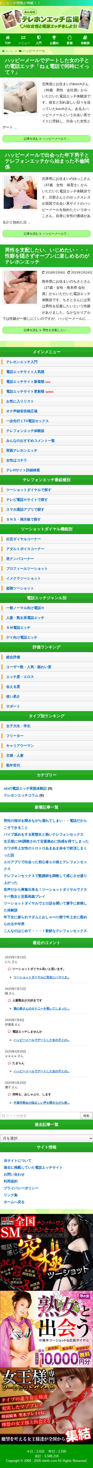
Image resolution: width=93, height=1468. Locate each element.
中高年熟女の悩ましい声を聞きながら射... (41, 1102)
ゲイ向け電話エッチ (21, 637)
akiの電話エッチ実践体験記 (25, 788)
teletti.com (49, 1461)
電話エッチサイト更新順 (30, 391)
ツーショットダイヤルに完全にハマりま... (41, 977)
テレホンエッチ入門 (21, 362)
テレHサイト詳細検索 (23, 470)
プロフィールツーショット (27, 568)
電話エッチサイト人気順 (25, 371)
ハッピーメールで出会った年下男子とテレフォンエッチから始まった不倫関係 (47, 160)
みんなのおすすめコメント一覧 (30, 440)
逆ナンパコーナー (20, 558)
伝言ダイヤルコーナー (23, 539)
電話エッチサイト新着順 (28, 381)
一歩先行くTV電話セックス (27, 421)
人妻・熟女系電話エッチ (25, 617)
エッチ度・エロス (20, 676)
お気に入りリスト (20, 401)
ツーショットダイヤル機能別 (46, 529)
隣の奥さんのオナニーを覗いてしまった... (41, 1008)
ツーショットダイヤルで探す (28, 489)
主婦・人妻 (15, 755)
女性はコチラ (16, 460)
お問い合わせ (14, 1174)
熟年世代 (13, 765)
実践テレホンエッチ (21, 450)
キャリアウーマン (20, 745)
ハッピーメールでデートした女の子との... (41, 1040)
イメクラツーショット (23, 578)
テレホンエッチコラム (21, 795)
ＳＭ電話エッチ (18, 627)
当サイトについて (17, 1160)
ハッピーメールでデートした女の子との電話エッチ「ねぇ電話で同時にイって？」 (47, 66)
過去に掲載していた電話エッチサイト (33, 1167)
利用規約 (11, 1181)
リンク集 (11, 1195)
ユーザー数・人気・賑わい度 (28, 667)
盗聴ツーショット (20, 588)
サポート (13, 706)
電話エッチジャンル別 (46, 598)
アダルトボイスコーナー (25, 548)
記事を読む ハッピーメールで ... (46, 138)
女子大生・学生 (18, 726)
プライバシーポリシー (21, 1188)
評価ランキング (47, 647)
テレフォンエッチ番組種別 (46, 480)
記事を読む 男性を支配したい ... (46, 330)
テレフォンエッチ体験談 (25, 430)
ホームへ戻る (14, 1202)
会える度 (13, 686)
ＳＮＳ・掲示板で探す (23, 519)
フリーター (15, 735)
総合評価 (13, 657)
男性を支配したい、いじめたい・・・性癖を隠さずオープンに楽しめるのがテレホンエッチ (47, 255)
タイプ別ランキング (46, 716)
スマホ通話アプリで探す (25, 509)
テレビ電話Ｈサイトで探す (27, 499)
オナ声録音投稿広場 (21, 411)
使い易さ (13, 696)
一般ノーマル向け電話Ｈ (25, 608)
